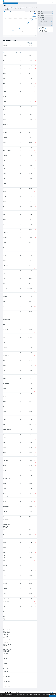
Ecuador (4, 201)
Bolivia (4, 114)
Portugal (4, 457)
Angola (4, 68)
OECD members (5, 655)
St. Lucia (4, 521)
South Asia (4, 666)
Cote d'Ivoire (5, 175)
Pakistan (4, 437)
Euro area (4, 626)
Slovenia (4, 501)
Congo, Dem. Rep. (6, 168)
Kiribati (4, 316)
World (4, 611)
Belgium (4, 101)
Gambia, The (5, 237)
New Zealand (5, 416)
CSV (41, 28)
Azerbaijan (4, 86)
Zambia (4, 606)
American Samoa (5, 63)
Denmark (4, 191)
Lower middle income (6, 681)
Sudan (4, 529)
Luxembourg (5, 352)
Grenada (4, 255)
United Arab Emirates (6, 578)
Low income (5, 678)
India (4, 283)
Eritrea (4, 211)
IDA (15, 692)
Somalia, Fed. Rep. (6, 506)
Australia (4, 81)
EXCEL (46, 28)
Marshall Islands (5, 373)
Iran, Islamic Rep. (5, 288)
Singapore (4, 493)
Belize (4, 104)
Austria (4, 83)
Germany (4, 242)
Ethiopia (4, 219)
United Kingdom (5, 580)
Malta (4, 370)
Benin (4, 106)
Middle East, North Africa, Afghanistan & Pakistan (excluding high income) (7, 650)
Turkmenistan (5, 565)
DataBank (43, 3)
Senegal (4, 483)
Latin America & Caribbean (7, 639)
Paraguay (4, 447)
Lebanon (4, 337)
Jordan (4, 309)
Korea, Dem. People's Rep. (7, 319)
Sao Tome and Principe (6, 478)
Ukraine (4, 575)
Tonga (4, 555)
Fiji (3, 224)
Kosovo (4, 324)
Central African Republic (6, 150)
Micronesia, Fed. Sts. (6, 383)
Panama (4, 442)
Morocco (4, 396)
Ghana (4, 245)
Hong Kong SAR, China (6, 275)
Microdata (46, 3)
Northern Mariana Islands (7, 429)
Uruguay (4, 585)
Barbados (4, 96)
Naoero (4, 406)
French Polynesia (5, 232)
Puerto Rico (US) (5, 460)
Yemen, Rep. (5, 603)
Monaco (4, 388)
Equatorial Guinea (6, 209)
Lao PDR (4, 332)
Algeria (4, 60)
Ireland (4, 293)
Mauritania (5, 375)
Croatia (4, 178)
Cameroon (4, 142)
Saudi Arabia (5, 480)
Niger (4, 421)
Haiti (4, 270)
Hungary (4, 278)
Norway (4, 432)
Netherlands (5, 411)
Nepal (4, 409)
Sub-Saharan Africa (6, 668)
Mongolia (4, 391)
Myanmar (4, 401)
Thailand (4, 547)
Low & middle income (6, 676)
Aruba (4, 78)
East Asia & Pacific (6, 621)
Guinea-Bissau (5, 265)
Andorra (4, 65)
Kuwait (4, 327)
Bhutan (4, 111)
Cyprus (4, 186)
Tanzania (4, 544)
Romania (4, 465)
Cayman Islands (5, 147)
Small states (5, 663)
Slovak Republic (5, 498)
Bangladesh (5, 93)
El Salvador (5, 206)
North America (5, 653)
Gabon (4, 234)
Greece (4, 250)
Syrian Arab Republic (6, 539)
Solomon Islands (5, 503)
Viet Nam (4, 596)
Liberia (4, 342)
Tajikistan (4, 542)
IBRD (13, 692)
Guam (4, 257)
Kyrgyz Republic (5, 329)
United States (5, 583)
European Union (5, 634)
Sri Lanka (4, 516)
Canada (4, 145)
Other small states (6, 658)
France (4, 229)
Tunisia (4, 560)
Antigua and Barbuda (6, 70)
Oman (4, 434)
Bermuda (4, 109)
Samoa (4, 473)
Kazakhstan (5, 311)
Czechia (4, 188)
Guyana (4, 268)
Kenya (4, 314)
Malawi (4, 360)
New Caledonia (5, 414)
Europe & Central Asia (6, 629)
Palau (4, 439)
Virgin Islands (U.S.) (6, 598)
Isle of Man (5, 296)
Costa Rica (4, 173)
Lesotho (4, 339)
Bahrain (4, 91)
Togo (4, 552)
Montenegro (5, 393)
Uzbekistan (5, 588)
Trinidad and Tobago (6, 557)
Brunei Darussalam (6, 127)
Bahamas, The (5, 88)
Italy (4, 301)
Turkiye (4, 562)
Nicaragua (4, 419)
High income (5, 673)
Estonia (4, 214)
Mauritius (4, 378)
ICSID (21, 692)
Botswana (4, 119)
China (4, 160)
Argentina (4, 73)
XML (43, 28)
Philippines (5, 452)
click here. (4, 695)
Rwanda (4, 470)
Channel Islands (5, 155)
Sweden (4, 534)
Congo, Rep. (5, 170)
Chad (4, 152)
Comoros (4, 165)
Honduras (4, 273)
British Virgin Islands (6, 124)
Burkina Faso (5, 132)
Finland (4, 227)
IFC (16, 692)
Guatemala (5, 260)
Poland (4, 455)
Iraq (3, 291)
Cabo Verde (5, 137)
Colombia (4, 163)
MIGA (18, 692)
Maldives (4, 365)
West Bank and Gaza (6, 601)
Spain (4, 514)
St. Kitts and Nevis (6, 519)
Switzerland (5, 537)
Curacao (4, 183)
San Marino (5, 475)
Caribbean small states (6, 616)
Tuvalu (4, 570)
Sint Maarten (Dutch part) (7, 496)
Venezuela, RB (5, 593)
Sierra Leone (5, 491)
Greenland (4, 252)
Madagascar (5, 357)
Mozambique (5, 45)
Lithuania (4, 350)
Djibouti (4, 193)
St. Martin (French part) (6, 524)
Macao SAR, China (6, 355)
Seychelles (4, 488)
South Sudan (5, 511)
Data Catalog (49, 3)
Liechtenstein (5, 347)
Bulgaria (4, 129)
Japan (4, 306)
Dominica (4, 196)
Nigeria (4, 424)
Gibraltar (4, 247)
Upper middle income (6, 686)
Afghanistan (5, 55)
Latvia (4, 334)
